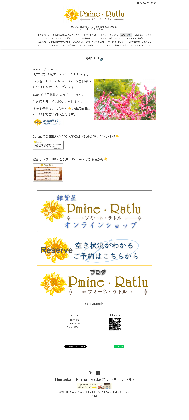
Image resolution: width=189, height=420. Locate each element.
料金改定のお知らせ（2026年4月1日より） (133, 45)
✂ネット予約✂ (91, 34)
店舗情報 (42, 41)
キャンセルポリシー (116, 41)
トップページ (43, 34)
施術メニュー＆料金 (142, 34)
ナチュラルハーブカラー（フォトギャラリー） (58, 38)
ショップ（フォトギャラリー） (137, 38)
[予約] (48, 125)
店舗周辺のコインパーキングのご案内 (89, 41)
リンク (40, 45)
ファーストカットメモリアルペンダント (95, 45)
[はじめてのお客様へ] (48, 149)
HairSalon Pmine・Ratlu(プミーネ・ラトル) (94, 379)
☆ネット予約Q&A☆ (109, 34)
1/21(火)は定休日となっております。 (61, 74)
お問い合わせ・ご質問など (139, 41)
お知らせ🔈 (126, 34)
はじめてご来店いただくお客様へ (66, 34)
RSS (95, 395)
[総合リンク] (48, 181)
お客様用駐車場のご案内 (59, 41)
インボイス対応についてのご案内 (60, 45)
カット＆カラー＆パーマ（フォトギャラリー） (101, 38)
